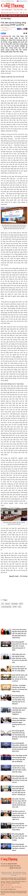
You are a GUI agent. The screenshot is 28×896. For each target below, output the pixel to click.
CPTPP (14, 606)
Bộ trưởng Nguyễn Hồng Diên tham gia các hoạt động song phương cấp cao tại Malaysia (18, 699)
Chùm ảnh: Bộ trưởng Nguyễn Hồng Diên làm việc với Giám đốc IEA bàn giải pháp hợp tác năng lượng (19, 633)
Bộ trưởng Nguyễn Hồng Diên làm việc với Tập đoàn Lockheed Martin (19, 847)
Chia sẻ (4, 33)
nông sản (7, 603)
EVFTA (21, 603)
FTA (2, 603)
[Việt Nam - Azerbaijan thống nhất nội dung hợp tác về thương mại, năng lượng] (6, 687)
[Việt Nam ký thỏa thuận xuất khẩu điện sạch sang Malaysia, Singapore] (6, 710)
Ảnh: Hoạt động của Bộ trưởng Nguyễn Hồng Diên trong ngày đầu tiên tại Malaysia (19, 758)
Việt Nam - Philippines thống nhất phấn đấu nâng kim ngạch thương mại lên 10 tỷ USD (19, 722)
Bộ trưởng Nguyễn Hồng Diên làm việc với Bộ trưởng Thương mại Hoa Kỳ (19, 779)
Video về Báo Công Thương (19, 872)
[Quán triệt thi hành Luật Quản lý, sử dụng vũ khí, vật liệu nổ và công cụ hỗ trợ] (6, 677)
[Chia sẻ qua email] (24, 33)
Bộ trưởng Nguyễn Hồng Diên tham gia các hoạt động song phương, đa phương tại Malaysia (19, 735)
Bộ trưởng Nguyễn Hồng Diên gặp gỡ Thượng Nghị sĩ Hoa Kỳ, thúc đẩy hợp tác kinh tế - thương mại (18, 790)
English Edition (23, 1)
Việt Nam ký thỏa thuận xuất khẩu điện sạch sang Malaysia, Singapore (19, 711)
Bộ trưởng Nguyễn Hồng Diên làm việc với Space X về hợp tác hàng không (19, 826)
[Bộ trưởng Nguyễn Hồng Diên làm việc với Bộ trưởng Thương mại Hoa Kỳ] (6, 778)
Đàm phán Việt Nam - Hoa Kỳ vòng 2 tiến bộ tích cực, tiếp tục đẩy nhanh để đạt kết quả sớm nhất (19, 803)
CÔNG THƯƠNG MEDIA (6, 9)
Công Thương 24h (12, 15)
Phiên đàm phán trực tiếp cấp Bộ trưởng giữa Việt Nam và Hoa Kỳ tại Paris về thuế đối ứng (19, 658)
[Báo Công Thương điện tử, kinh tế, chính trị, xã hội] (12, 5)
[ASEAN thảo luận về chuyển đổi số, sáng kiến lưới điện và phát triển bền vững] (6, 768)
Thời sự (5, 15)
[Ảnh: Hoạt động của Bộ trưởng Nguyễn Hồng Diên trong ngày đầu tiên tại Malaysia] (6, 757)
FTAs (19, 606)
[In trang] (26, 33)
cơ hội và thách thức (6, 606)
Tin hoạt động (6, 18)
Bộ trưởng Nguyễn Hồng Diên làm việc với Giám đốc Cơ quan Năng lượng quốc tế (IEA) (19, 646)
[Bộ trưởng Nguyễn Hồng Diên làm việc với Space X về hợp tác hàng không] (6, 826)
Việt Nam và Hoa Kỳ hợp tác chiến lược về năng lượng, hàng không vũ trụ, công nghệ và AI (19, 815)
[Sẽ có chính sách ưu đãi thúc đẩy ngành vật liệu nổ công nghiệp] (6, 669)
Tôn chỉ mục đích (17, 873)
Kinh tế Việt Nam (18, 9)
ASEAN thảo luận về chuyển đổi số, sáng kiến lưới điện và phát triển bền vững (19, 769)
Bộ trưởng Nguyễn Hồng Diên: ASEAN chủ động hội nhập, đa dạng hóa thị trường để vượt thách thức (19, 747)
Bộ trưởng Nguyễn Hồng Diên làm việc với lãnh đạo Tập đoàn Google (19, 837)
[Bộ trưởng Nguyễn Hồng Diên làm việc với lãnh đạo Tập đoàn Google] (6, 836)
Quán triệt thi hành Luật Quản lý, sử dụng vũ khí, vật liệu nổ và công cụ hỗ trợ (19, 678)
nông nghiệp (14, 603)
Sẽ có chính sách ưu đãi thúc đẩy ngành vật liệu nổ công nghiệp (19, 668)
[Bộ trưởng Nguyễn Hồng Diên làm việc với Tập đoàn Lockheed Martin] (6, 846)
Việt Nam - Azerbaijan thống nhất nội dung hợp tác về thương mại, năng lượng (19, 688)
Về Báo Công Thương (6, 872)
